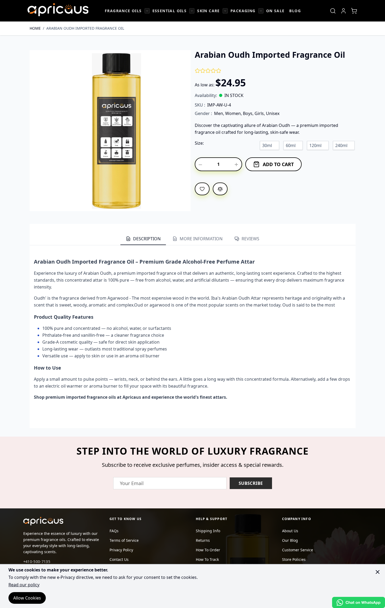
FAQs (114, 530)
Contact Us (119, 559)
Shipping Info (208, 530)
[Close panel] (377, 572)
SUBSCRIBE (251, 483)
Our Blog (290, 540)
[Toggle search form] (333, 11)
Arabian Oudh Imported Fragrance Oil (85, 28)
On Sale (275, 10)
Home (35, 28)
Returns (203, 540)
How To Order (208, 549)
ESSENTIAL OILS (169, 10)
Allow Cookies (27, 598)
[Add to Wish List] (202, 189)
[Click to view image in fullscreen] (110, 130)
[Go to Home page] (58, 9)
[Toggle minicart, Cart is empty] (354, 11)
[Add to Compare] (220, 189)
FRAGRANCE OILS (123, 10)
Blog (295, 10)
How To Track (207, 559)
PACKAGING (243, 10)
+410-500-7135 (37, 561)
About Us (290, 530)
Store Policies (294, 559)
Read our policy (23, 585)
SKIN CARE (208, 10)
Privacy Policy (121, 549)
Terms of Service (124, 540)
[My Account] (343, 11)
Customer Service (297, 549)
